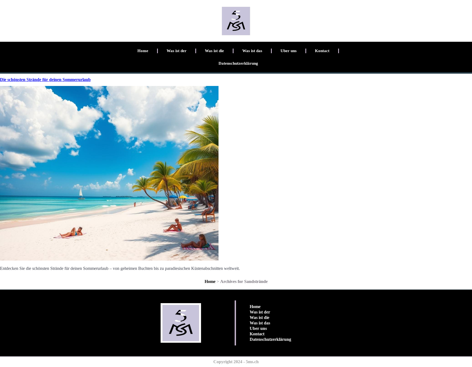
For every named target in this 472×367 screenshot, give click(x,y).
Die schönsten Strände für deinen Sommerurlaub (45, 79)
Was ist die (214, 51)
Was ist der (177, 51)
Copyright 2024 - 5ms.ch (236, 361)
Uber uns (289, 51)
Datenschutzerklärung (238, 63)
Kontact (322, 51)
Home (142, 51)
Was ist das (252, 51)
